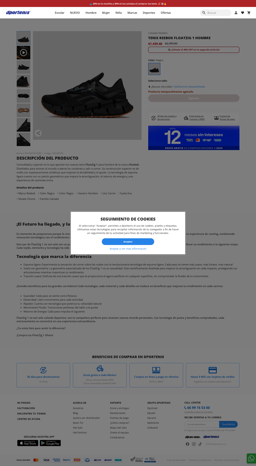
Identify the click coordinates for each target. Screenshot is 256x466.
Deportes (149, 13)
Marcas (132, 13)
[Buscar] (203, 12)
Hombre (91, 13)
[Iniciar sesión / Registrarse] (236, 13)
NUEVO (75, 13)
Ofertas (166, 13)
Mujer (106, 13)
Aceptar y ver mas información (128, 248)
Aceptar (128, 241)
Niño (118, 13)
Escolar (59, 13)
